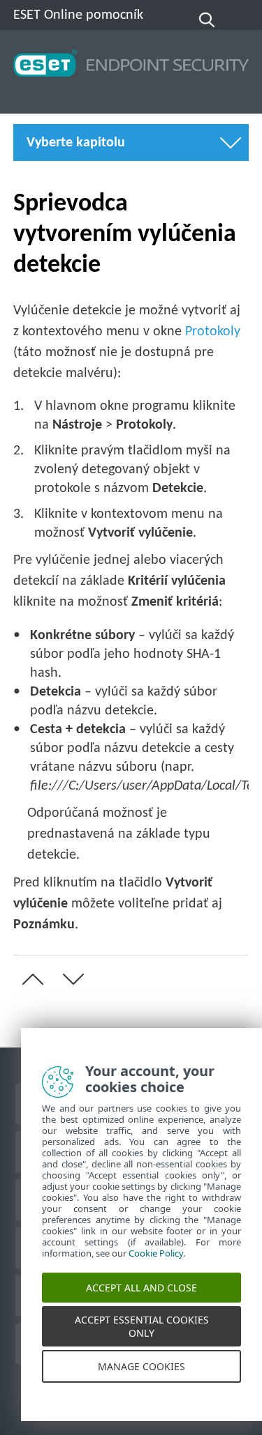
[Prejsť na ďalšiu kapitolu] (70, 979)
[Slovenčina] (240, 20)
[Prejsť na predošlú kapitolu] (30, 979)
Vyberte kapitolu (76, 143)
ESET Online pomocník (78, 15)
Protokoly (212, 332)
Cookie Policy (156, 1263)
